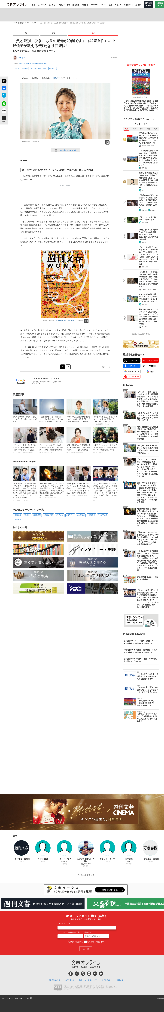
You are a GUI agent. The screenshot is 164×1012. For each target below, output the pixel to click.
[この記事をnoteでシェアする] (4, 111)
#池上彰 (27, 515)
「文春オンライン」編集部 (149, 289)
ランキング (42, 5)
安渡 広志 (144, 304)
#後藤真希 (17, 515)
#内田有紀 (81, 515)
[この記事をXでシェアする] (4, 81)
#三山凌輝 (17, 520)
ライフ (33, 23)
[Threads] (83, 973)
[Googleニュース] (89, 973)
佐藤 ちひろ (145, 267)
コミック (118, 5)
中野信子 (55, 78)
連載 (68, 5)
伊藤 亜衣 (152, 210)
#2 (53, 32)
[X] (77, 973)
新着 (33, 5)
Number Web (7, 998)
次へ (104, 367)
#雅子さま (60, 515)
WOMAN (94, 5)
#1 (25, 32)
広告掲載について (54, 980)
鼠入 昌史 (144, 168)
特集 (61, 5)
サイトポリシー (107, 980)
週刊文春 (76, 5)
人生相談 (25, 68)
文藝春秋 (85, 5)
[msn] (95, 973)
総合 (145, 124)
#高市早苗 (37, 515)
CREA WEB (19, 998)
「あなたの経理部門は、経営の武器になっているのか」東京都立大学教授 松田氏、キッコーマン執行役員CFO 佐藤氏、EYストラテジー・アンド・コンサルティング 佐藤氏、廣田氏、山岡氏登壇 (105, 492)
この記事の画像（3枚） (68, 150)
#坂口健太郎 (48, 515)
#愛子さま (70, 515)
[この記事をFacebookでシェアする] (4, 88)
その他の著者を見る (85, 875)
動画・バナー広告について (88, 980)
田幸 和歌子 (145, 222)
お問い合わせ (69, 980)
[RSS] (101, 973)
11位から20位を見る (141, 334)
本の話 (29, 998)
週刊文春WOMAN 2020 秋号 (65, 320)
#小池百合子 (102, 515)
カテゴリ (52, 5)
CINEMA (103, 5)
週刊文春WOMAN (23, 23)
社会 (44, 68)
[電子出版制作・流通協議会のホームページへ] (57, 988)
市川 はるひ (145, 326)
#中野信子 (52, 68)
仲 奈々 (144, 190)
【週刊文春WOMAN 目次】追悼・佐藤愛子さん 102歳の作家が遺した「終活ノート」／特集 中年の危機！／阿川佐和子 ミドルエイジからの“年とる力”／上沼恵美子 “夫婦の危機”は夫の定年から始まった (141, 105)
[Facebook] (70, 973)
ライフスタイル (35, 68)
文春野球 (127, 5)
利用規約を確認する (75, 942)
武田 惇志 (144, 210)
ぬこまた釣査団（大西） (148, 145)
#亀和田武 (91, 515)
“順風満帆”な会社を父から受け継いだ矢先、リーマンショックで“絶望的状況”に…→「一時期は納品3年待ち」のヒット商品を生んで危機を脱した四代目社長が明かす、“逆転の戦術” (51, 491)
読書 (110, 5)
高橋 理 (144, 242)
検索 (139, 5)
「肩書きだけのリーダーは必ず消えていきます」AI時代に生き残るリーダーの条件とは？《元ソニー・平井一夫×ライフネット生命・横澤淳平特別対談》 (79, 489)
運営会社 (120, 980)
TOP (14, 23)
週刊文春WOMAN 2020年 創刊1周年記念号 (33, 64)
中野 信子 (21, 58)
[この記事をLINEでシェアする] (4, 104)
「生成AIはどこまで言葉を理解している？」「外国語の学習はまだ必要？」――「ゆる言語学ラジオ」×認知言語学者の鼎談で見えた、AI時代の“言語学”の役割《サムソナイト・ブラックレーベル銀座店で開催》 (25, 492)
